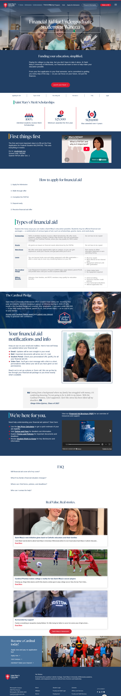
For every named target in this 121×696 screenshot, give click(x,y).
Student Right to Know (26, 439)
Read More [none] (18, 543)
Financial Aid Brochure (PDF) (81, 414)
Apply (107, 95)
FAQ (92, 95)
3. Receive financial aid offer (21, 209)
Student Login (57, 687)
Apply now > (15, 655)
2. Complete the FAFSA (20, 197)
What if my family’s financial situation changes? (28, 478)
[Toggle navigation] (115, 4)
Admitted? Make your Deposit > (22, 663)
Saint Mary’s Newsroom (60, 631)
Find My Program (54, 5)
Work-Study (19, 250)
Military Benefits (18, 278)
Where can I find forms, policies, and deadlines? (29, 484)
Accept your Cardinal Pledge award (20, 314)
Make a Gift (105, 5)
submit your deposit (45, 314)
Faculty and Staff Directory (79, 694)
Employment (56, 694)
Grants (17, 245)
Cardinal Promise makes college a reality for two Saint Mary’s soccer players (45, 578)
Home (21, 5)
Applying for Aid (16, 95)
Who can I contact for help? (21, 490)
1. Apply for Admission (19, 184)
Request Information (88, 5)
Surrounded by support (24, 619)
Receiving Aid (56, 95)
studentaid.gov (20, 151)
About (37, 687)
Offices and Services (77, 690)
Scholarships (19, 236)
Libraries (74, 687)
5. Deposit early (17, 203)
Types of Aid (36, 95)
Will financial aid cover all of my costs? (25, 471)
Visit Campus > (16, 659)
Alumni (37, 694)
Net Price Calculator (25, 427)
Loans (17, 257)
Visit (63, 5)
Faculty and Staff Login (59, 690)
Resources (75, 95)
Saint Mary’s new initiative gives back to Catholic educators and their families (46, 537)
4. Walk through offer (18, 191)
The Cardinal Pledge (19, 271)
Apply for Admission (72, 5)
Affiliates (37, 690)
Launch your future (60, 85)
